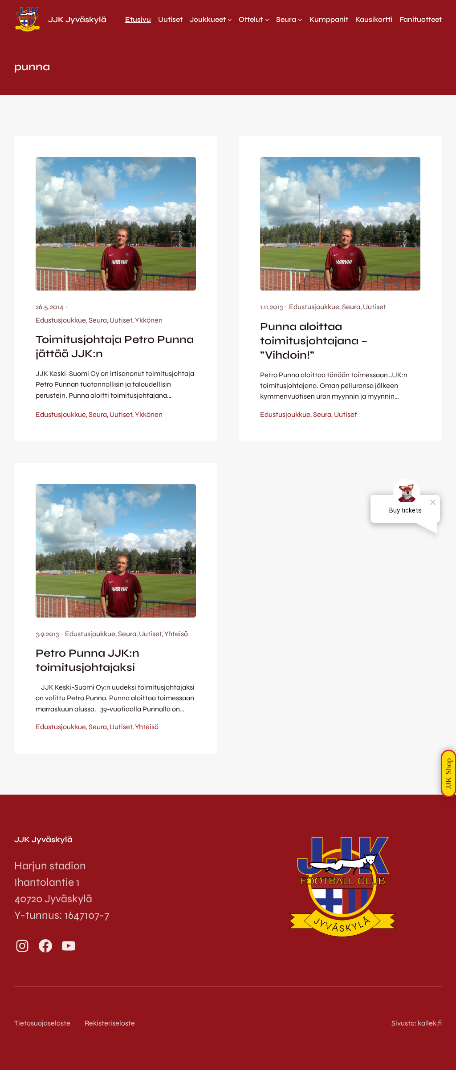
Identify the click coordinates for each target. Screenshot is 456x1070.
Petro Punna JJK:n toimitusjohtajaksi (87, 660)
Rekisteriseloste (110, 1023)
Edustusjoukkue (61, 320)
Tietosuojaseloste (42, 1023)
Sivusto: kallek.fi (416, 1023)
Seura (98, 320)
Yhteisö (176, 634)
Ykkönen (149, 320)
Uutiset (121, 320)
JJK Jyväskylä (77, 19)
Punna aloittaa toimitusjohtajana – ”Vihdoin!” (313, 341)
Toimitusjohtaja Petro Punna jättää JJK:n (115, 346)
